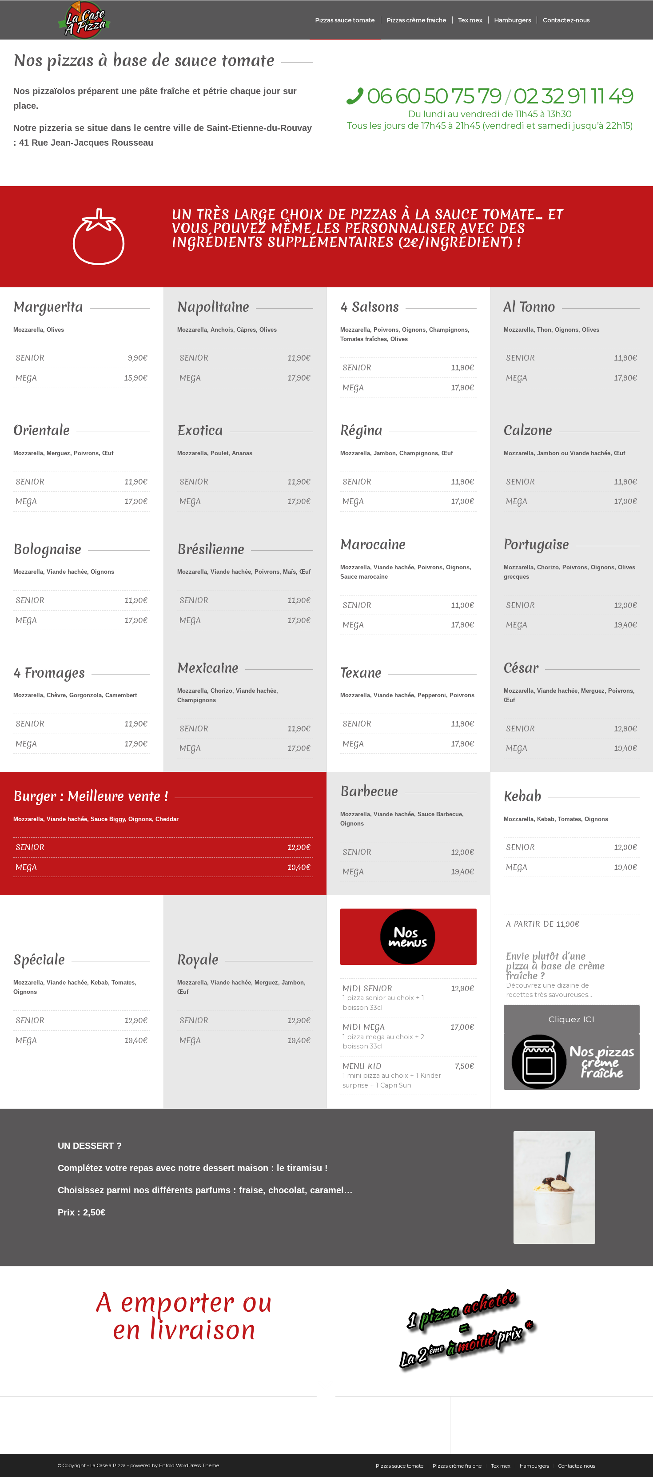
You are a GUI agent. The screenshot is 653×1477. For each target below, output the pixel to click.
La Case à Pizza (108, 1465)
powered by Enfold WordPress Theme (174, 1465)
